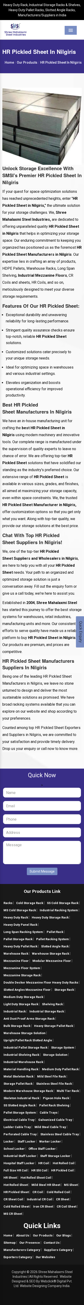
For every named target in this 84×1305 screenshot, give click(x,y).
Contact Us (52, 1242)
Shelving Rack (52, 1004)
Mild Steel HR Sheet (46, 1185)
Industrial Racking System (59, 910)
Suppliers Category (58, 1250)
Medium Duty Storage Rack (23, 997)
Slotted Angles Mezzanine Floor (27, 989)
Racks (8, 903)
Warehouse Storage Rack (50, 953)
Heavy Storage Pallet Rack (53, 1026)
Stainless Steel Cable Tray (59, 1134)
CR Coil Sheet (66, 1206)
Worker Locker (50, 1141)
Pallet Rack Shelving (54, 1105)
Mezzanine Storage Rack (22, 975)
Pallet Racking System (52, 939)
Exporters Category (18, 1257)
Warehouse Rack (16, 953)
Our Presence (29, 1242)
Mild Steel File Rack (51, 1076)
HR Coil (43, 1163)
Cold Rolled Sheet (16, 1206)
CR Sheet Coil (13, 1199)
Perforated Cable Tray (20, 1134)
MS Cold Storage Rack (20, 910)
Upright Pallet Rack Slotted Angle (28, 1040)
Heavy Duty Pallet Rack (20, 946)
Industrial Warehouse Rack (23, 1062)
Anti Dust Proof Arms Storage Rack (29, 1018)
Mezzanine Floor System (22, 968)
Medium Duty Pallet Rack (60, 1069)
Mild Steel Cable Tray (50, 1127)
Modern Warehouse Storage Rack (28, 1091)
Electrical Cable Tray (19, 1120)
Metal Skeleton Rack (18, 1076)
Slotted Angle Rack (55, 946)
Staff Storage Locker (55, 1156)
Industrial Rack (15, 1011)
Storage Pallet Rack (18, 1083)
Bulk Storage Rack (17, 1026)
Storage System (62, 1047)
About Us (22, 1235)
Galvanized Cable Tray (55, 1120)
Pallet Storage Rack (18, 939)
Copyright (19, 1272)
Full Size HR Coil (16, 1170)
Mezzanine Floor (16, 961)
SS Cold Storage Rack (62, 903)
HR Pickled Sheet (16, 1192)
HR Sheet (10, 1177)
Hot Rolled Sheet (16, 1185)
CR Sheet (62, 1199)
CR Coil (37, 1192)
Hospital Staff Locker (19, 1163)
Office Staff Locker (42, 1148)
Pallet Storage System (20, 1112)
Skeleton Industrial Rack (21, 1098)
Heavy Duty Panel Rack (20, 924)
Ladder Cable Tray (17, 1127)
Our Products (42, 1235)
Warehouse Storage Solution (25, 1033)
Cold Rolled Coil (58, 1192)
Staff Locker (26, 1141)
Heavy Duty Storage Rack (50, 917)
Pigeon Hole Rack (56, 1098)
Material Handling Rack (21, 1069)
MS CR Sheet (13, 1213)
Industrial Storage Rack (46, 1011)
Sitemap (10, 1242)
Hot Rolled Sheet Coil (36, 1177)
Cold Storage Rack (29, 903)
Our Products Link (42, 891)
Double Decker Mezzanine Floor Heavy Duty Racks (41, 982)
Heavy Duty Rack (16, 917)
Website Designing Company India (45, 1286)
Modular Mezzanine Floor (51, 961)
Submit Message (42, 871)
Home (8, 1235)
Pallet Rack (55, 932)
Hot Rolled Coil (63, 1163)
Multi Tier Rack (68, 1091)
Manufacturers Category (22, 1250)
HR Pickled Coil (62, 1170)
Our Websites (45, 1257)
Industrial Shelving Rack (21, 1054)
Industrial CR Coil (39, 1199)
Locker (9, 1141)
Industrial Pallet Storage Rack (25, 1047)
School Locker (14, 1148)
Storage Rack (64, 989)
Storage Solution (55, 1054)
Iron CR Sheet (43, 1206)
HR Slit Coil (39, 1170)
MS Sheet (71, 1185)
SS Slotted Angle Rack (19, 1105)
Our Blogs (63, 1235)
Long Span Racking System (23, 932)
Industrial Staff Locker (20, 1156)
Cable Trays (48, 1112)
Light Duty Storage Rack (21, 1004)
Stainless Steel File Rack (54, 1083)
